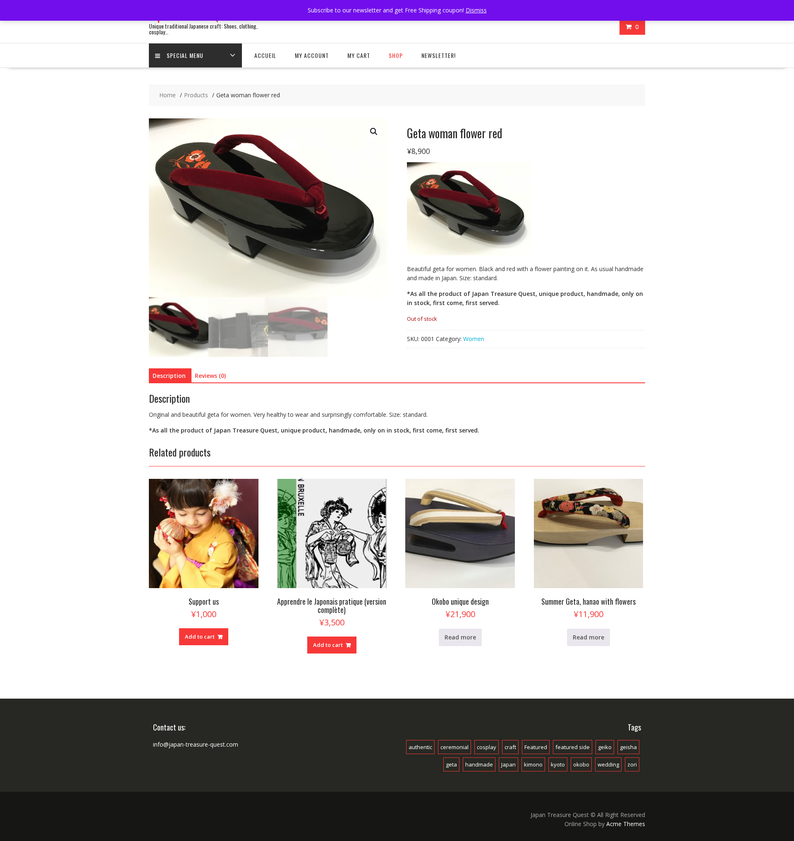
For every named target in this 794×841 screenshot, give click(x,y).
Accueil (265, 55)
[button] (373, 131)
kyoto (558, 764)
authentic (420, 747)
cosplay (486, 747)
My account (312, 55)
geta (451, 764)
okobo (581, 764)
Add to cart (200, 636)
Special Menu (185, 55)
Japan (508, 764)
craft (510, 747)
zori (632, 764)
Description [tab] (169, 376)
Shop (396, 55)
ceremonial (454, 747)
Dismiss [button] (476, 10)
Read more (460, 637)
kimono (533, 764)
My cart (358, 55)
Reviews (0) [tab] (210, 376)
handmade (479, 764)
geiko (605, 747)
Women (473, 339)
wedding (608, 764)
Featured (535, 747)
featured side (572, 747)
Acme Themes (625, 824)
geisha (628, 747)
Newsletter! (438, 55)
